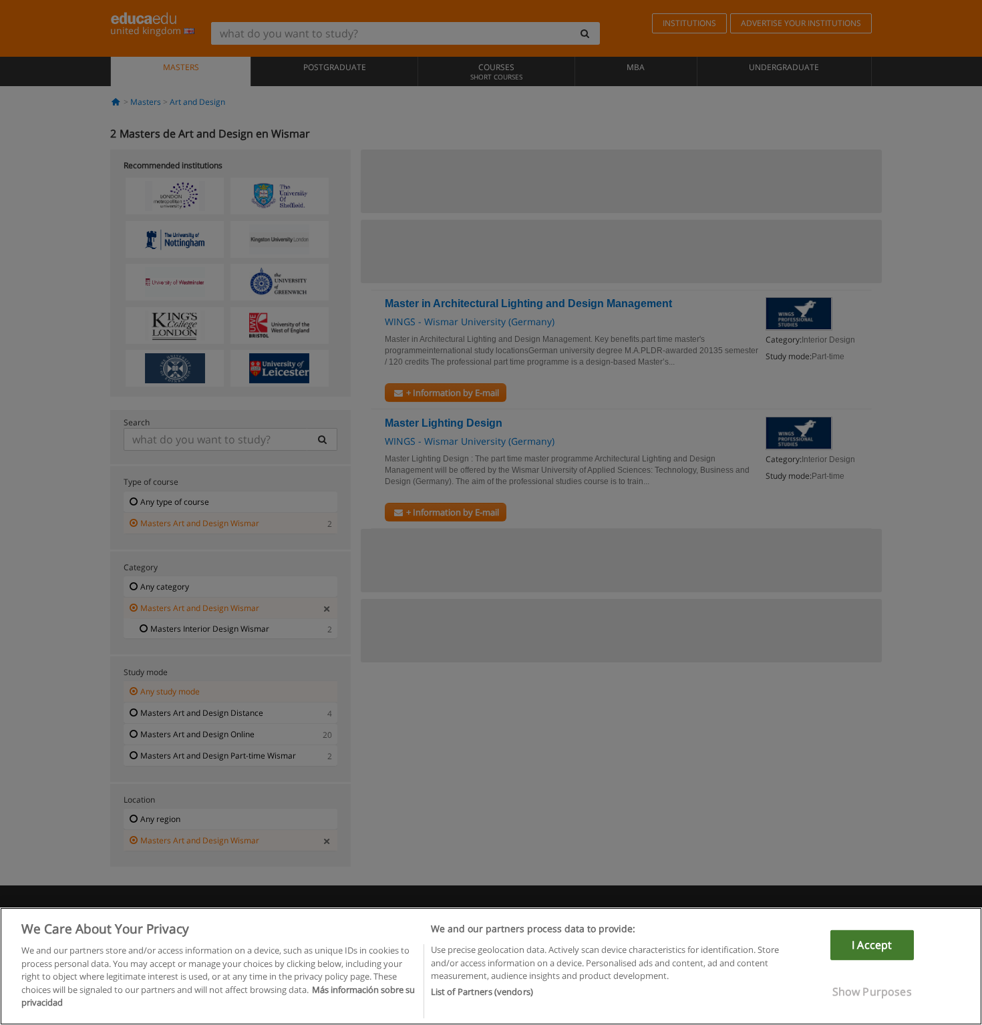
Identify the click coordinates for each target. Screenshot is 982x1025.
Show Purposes (872, 991)
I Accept (872, 945)
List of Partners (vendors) (482, 992)
